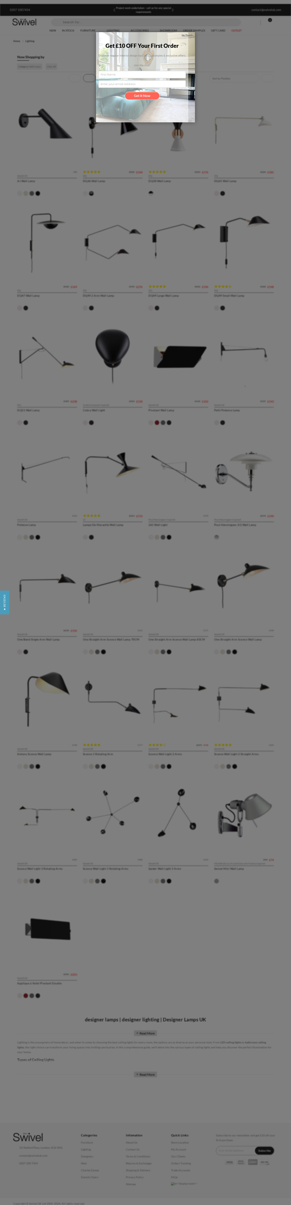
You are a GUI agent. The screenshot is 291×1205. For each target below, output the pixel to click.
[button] (4, 602)
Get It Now (142, 96)
